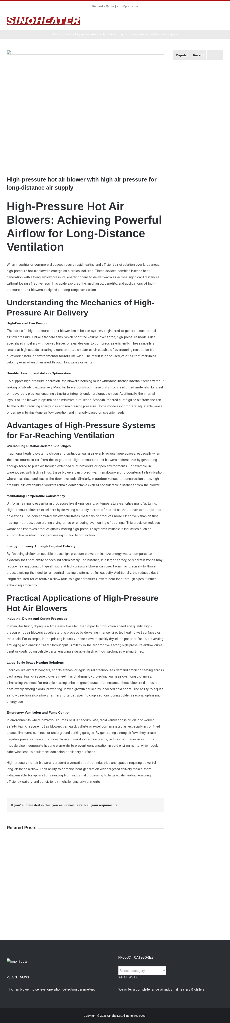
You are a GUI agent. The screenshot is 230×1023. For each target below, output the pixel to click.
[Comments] (215, 54)
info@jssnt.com (127, 6)
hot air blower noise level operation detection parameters (52, 989)
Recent (198, 55)
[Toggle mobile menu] (221, 21)
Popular (182, 55)
